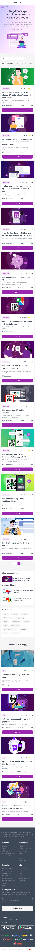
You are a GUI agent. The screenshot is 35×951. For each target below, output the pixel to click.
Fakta (5, 625)
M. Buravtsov (7, 287)
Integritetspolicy (7, 871)
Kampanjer (25, 614)
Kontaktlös (14, 614)
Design (5, 621)
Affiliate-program (7, 851)
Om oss (21, 846)
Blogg (20, 873)
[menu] (3, 2)
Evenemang (23, 629)
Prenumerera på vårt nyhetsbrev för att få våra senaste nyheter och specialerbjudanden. (16, 893)
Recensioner (22, 860)
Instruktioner (10, 63)
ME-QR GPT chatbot (8, 853)
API (3, 848)
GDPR (4, 883)
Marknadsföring (8, 618)
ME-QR (2, 6)
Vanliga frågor (23, 868)
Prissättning (22, 851)
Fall (17, 63)
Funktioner (24, 63)
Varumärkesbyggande (10, 629)
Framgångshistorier (24, 878)
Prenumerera (17, 908)
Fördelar (4, 846)
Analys (5, 614)
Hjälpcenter (22, 880)
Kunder (6, 633)
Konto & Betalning (7, 868)
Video (30, 63)
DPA (3, 885)
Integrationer (22, 856)
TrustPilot (21, 858)
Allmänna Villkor (7, 873)
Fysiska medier (16, 621)
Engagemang (20, 618)
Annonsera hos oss (8, 856)
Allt (3, 63)
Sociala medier (15, 625)
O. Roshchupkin (8, 105)
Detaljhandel (15, 633)
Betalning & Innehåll (25, 848)
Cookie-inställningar (8, 880)
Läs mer (17, 110)
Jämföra (21, 853)
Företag (26, 621)
